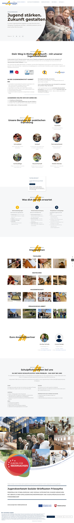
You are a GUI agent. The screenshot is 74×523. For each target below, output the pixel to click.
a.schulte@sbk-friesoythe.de (46, 350)
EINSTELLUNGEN (68, 516)
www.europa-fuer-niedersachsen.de (17, 504)
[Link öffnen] (9, 3)
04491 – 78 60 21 (60, 348)
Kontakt (15, 4)
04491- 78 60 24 (45, 348)
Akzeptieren (32, 184)
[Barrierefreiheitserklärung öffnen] (72, 260)
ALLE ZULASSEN (51, 516)
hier (35, 189)
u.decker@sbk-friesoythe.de (60, 350)
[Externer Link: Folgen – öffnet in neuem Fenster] (13, 36)
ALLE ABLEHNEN (59, 516)
